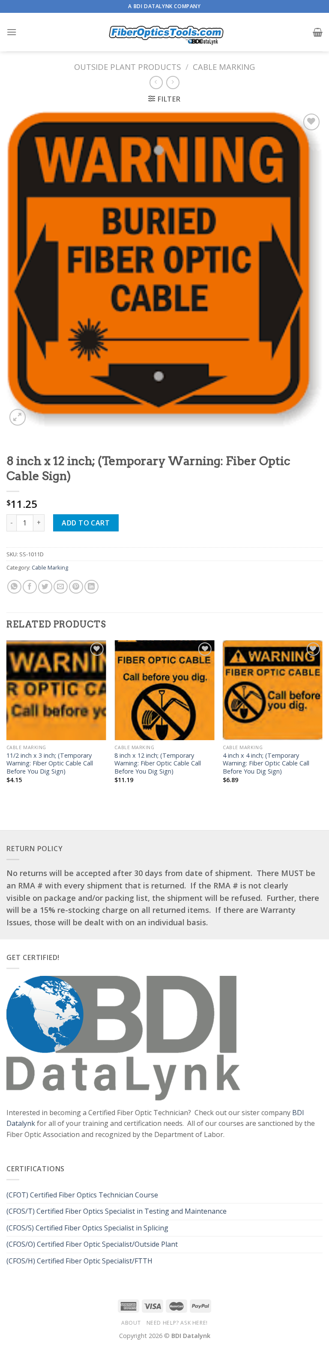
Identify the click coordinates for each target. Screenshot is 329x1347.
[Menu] (11, 31)
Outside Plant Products (127, 66)
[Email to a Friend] (61, 587)
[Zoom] (17, 417)
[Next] (322, 719)
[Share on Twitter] (45, 587)
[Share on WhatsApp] (14, 587)
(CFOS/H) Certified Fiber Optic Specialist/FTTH (80, 1261)
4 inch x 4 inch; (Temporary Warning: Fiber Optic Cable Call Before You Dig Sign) (266, 763)
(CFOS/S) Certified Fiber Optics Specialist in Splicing (87, 1228)
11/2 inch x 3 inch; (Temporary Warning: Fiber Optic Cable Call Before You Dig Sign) (49, 763)
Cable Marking (224, 66)
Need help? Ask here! (177, 1322)
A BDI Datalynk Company (164, 6)
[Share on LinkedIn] (91, 587)
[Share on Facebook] (30, 587)
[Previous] (6, 719)
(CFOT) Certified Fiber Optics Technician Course (82, 1195)
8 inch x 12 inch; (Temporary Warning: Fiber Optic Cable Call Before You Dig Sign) (157, 763)
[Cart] (318, 32)
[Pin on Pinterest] (76, 587)
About (131, 1322)
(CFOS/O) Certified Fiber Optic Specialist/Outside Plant (92, 1244)
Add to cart (86, 523)
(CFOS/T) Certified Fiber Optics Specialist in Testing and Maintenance (117, 1211)
